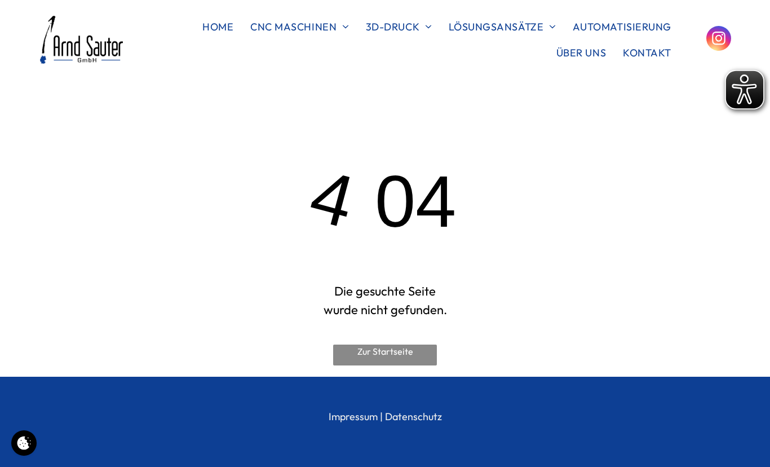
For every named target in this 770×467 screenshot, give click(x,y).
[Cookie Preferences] (24, 443)
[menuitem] (218, 26)
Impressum (353, 416)
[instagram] (718, 40)
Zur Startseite (385, 351)
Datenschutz (413, 416)
